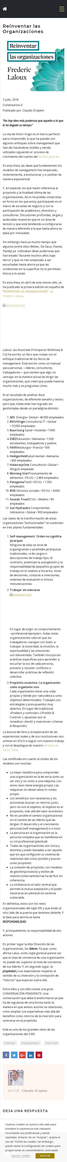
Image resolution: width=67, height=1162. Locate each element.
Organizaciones (30, 1043)
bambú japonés (48, 157)
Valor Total (51, 1043)
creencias (9, 1043)
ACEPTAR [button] (45, 1155)
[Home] (13, 9)
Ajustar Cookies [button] (21, 1155)
